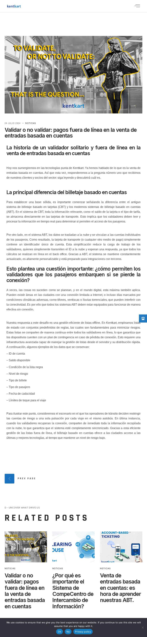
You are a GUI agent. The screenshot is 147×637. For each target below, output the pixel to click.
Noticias (30, 123)
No (68, 631)
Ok (59, 631)
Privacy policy (83, 631)
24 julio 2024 (13, 123)
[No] (142, 627)
